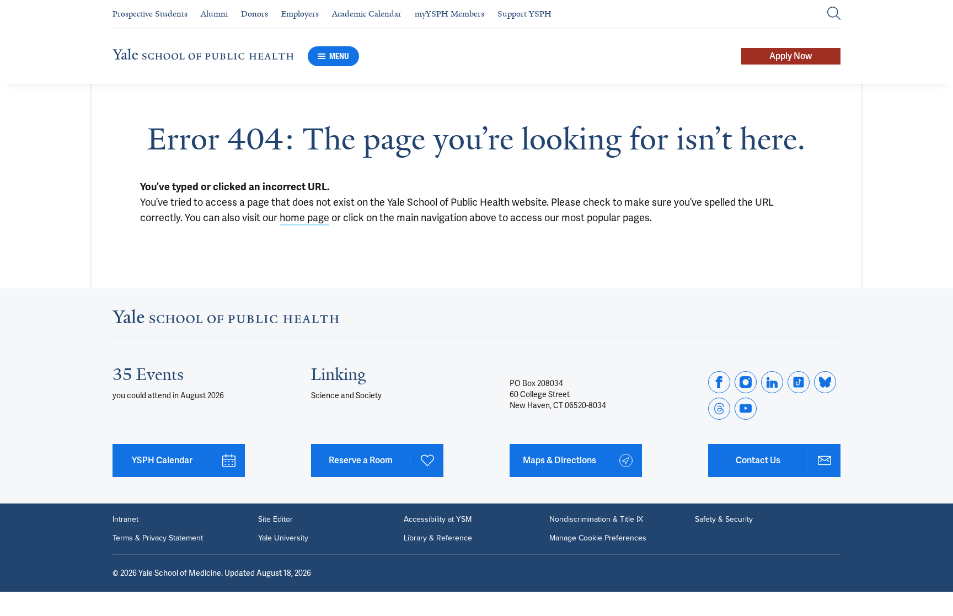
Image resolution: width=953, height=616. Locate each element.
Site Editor (275, 519)
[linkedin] (772, 382)
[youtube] (746, 409)
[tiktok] (799, 382)
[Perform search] (833, 14)
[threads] (719, 409)
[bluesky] (825, 382)
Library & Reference (438, 538)
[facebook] (719, 382)
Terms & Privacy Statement (158, 538)
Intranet (125, 519)
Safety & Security (724, 519)
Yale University (283, 538)
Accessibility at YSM (438, 519)
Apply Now (790, 56)
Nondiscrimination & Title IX (596, 519)
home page (304, 217)
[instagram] (746, 382)
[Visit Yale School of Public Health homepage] (226, 319)
